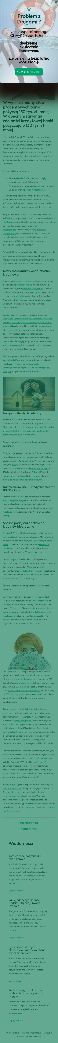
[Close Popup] (56, 2)
